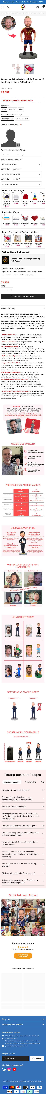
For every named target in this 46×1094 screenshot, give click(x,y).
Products (8, 13)
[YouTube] (14, 1069)
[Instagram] (9, 1069)
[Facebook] (4, 1069)
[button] (2, 197)
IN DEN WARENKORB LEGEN (23, 296)
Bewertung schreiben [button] (23, 956)
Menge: (3, 286)
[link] (11, 1004)
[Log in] (37, 7)
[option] (23, 37)
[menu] (2, 7)
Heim (2, 13)
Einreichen (36, 1058)
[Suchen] (8, 7)
